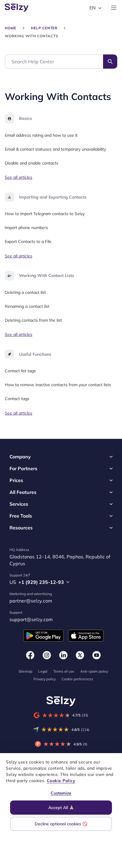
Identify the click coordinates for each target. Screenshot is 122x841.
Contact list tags (20, 371)
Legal (42, 671)
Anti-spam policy (94, 671)
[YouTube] (96, 655)
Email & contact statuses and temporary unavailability (55, 149)
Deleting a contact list (25, 292)
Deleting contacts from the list (33, 320)
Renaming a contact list (27, 306)
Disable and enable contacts (31, 163)
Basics (25, 118)
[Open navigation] (113, 7)
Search (110, 61)
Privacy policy (44, 679)
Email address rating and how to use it (41, 135)
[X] (80, 655)
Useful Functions (35, 354)
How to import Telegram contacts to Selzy (45, 214)
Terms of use (63, 671)
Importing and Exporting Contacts (52, 197)
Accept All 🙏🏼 (61, 807)
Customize (61, 793)
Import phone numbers (26, 227)
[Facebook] (30, 655)
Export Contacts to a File (28, 241)
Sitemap (25, 671)
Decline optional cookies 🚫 (61, 823)
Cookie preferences (77, 679)
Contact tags (17, 398)
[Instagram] (47, 655)
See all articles (18, 177)
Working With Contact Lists (46, 275)
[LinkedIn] (63, 655)
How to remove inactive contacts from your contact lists (58, 384)
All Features (22, 492)
